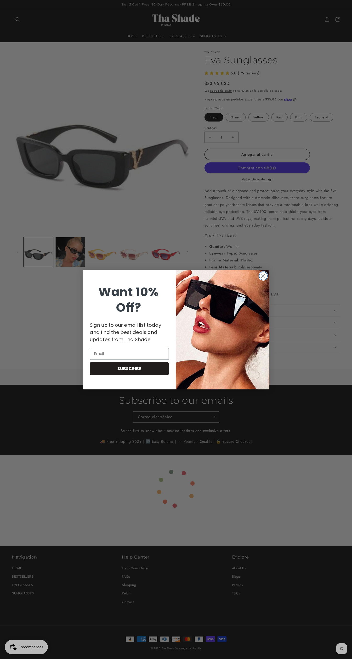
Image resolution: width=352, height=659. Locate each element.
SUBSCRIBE (129, 368)
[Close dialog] (263, 276)
